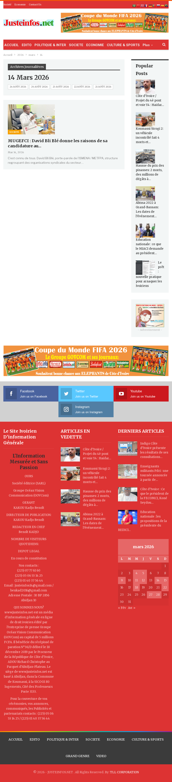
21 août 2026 (103, 86)
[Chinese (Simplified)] (138, 6)
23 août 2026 (61, 86)
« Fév (122, 608)
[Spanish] (163, 6)
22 (165, 587)
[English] (142, 6)
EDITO (27, 45)
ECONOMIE (95, 45)
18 (136, 587)
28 (158, 595)
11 (136, 580)
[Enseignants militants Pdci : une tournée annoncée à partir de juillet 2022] (127, 471)
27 (150, 595)
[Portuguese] (155, 6)
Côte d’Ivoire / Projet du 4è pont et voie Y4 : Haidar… (150, 100)
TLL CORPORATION (124, 772)
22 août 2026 (82, 86)
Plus (146, 45)
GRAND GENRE (77, 756)
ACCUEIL (11, 45)
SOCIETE (76, 45)
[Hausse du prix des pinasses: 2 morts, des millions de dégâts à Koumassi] (145, 156)
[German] (150, 6)
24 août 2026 (39, 86)
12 (143, 580)
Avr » (131, 608)
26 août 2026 (18, 86)
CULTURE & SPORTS (123, 45)
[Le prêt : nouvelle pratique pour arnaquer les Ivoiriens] (145, 267)
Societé (7, 4)
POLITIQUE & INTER (50, 45)
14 (157, 580)
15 (165, 580)
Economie (20, 4)
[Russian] (159, 6)
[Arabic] (134, 6)
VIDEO (101, 756)
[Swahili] (167, 6)
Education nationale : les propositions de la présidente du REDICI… (142, 521)
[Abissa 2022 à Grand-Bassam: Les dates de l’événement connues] (145, 193)
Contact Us (35, 4)
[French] (146, 6)
